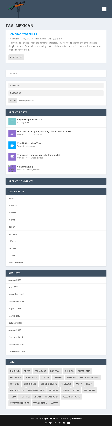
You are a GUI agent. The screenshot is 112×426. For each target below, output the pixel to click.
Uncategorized (23, 122)
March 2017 (14, 315)
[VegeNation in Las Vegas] (12, 145)
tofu (13, 396)
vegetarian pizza (19, 403)
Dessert (29, 169)
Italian (11, 226)
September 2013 (16, 351)
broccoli (55, 371)
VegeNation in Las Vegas (29, 143)
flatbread (16, 377)
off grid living (49, 383)
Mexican (35, 39)
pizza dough (17, 390)
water (54, 403)
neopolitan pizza (90, 377)
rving (66, 390)
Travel (27, 134)
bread (27, 371)
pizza (89, 383)
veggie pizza (40, 403)
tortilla (25, 396)
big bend (15, 371)
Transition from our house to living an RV (38, 155)
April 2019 (13, 287)
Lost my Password (26, 100)
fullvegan (31, 377)
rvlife (76, 390)
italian (45, 377)
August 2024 (14, 280)
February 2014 (15, 337)
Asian (11, 198)
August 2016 (14, 330)
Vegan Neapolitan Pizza (29, 119)
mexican (71, 377)
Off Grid (20, 134)
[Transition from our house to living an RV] (12, 157)
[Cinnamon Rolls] (12, 168)
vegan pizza (51, 396)
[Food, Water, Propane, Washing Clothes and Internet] (12, 133)
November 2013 (16, 344)
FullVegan (15, 39)
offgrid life (29, 383)
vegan (37, 396)
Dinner (11, 219)
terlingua (89, 390)
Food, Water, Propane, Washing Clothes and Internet (44, 131)
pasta (79, 383)
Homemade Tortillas (22, 34)
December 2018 (16, 294)
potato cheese (36, 390)
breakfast (40, 371)
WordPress (77, 418)
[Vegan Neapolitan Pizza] (12, 121)
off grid (14, 383)
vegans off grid (71, 396)
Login (13, 100)
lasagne (58, 377)
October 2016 (15, 323)
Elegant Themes (50, 418)
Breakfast (21, 169)
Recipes (43, 39)
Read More (16, 57)
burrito (69, 371)
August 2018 (14, 308)
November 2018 (16, 301)
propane (53, 390)
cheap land (84, 371)
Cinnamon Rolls (25, 166)
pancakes (66, 383)
